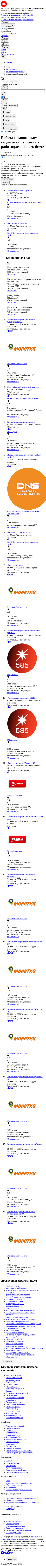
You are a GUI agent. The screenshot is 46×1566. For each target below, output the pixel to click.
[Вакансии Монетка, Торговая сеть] (25, 347)
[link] (5, 44)
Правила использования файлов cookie (17, 20)
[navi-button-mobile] (3, 57)
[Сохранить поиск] (3, 94)
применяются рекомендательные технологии (21, 1538)
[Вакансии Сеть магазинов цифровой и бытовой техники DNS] (25, 489)
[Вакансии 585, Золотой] (25, 658)
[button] (3, 50)
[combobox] (12, 82)
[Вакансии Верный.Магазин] (25, 784)
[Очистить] (4, 87)
